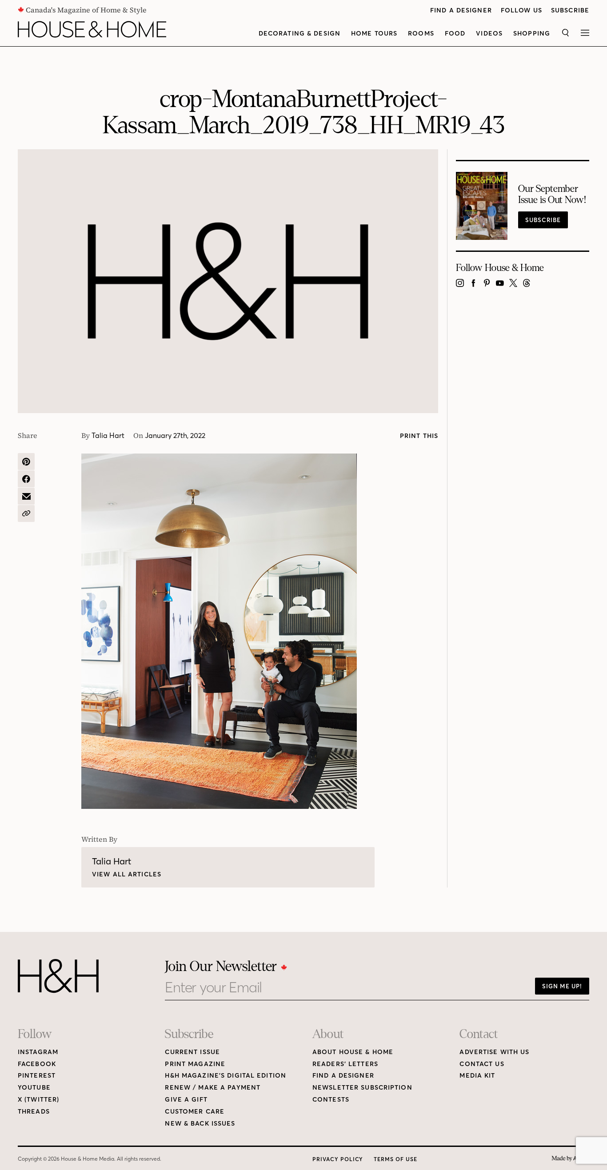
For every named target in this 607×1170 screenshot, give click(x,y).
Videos (489, 33)
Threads (34, 1111)
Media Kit (477, 1075)
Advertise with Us (494, 1052)
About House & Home (352, 1052)
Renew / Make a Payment (212, 1087)
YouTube (34, 1087)
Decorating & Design (299, 33)
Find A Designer (461, 10)
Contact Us (481, 1064)
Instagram (38, 1052)
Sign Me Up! (562, 986)
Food (455, 33)
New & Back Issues (200, 1123)
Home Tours (374, 33)
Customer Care (194, 1111)
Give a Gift (186, 1099)
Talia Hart (108, 435)
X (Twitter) (38, 1099)
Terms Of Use (395, 1159)
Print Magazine (195, 1064)
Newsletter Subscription (362, 1087)
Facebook (37, 1064)
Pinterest (37, 1075)
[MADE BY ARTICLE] (570, 1159)
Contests (330, 1099)
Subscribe (570, 10)
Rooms (421, 33)
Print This (419, 436)
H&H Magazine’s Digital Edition (225, 1075)
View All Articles (126, 874)
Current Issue (192, 1052)
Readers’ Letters (345, 1064)
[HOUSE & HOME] (92, 29)
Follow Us (521, 10)
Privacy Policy (337, 1159)
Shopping (531, 33)
